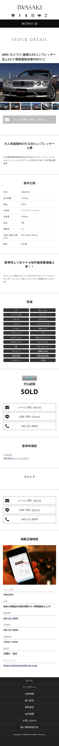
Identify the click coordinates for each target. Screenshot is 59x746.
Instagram (33, 15)
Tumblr (26, 15)
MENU (29, 24)
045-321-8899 (46, 15)
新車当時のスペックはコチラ (16, 458)
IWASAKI (29, 7)
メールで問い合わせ (29, 407)
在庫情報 (29, 693)
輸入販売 (29, 700)
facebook (19, 15)
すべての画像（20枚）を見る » (30, 119)
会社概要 (29, 713)
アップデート (29, 687)
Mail (39, 15)
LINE (13, 15)
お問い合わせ (29, 720)
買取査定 (29, 707)
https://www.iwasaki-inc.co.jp (20, 665)
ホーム (29, 680)
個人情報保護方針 (29, 727)
